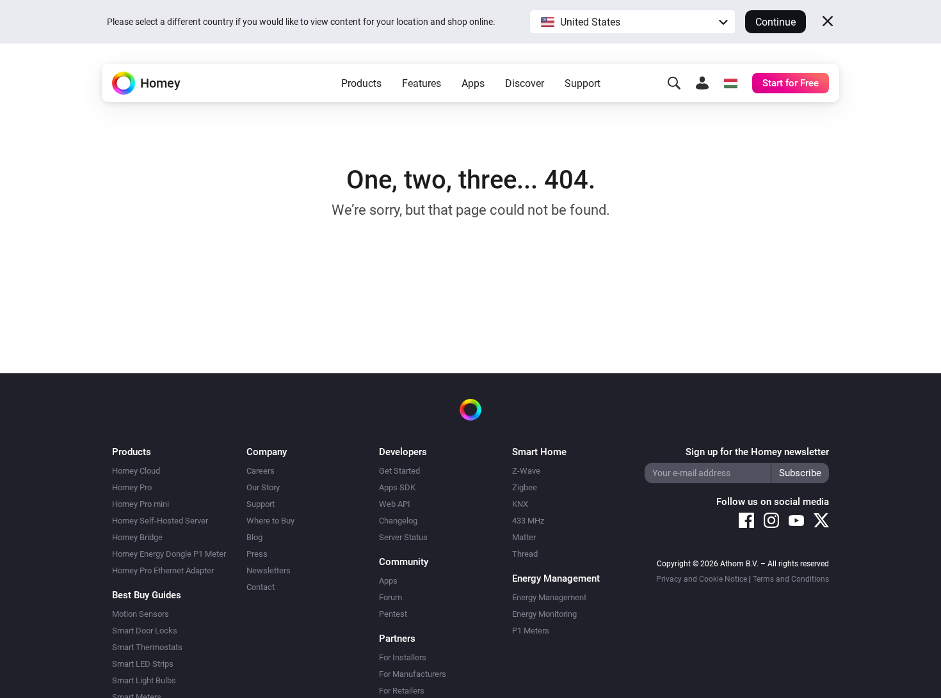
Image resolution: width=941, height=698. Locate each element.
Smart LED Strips (142, 664)
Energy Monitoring (544, 614)
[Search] (674, 83)
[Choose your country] (730, 83)
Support (582, 83)
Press (257, 554)
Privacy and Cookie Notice (701, 579)
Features (421, 83)
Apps (473, 83)
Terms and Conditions (791, 579)
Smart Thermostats (147, 647)
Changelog (398, 520)
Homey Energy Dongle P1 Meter (169, 554)
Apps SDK (397, 487)
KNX (520, 504)
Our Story (263, 487)
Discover (524, 83)
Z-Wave (526, 471)
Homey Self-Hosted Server (160, 520)
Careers (260, 471)
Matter (524, 537)
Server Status (403, 537)
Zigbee (524, 487)
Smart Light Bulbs (144, 680)
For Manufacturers (412, 674)
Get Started (399, 471)
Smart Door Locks (144, 630)
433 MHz (528, 520)
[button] (632, 21)
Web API (394, 504)
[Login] (702, 83)
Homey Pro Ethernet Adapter (163, 570)
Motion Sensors (140, 614)
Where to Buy (270, 520)
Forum (390, 597)
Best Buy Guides (146, 595)
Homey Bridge (137, 537)
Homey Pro (132, 487)
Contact (260, 587)
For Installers (402, 657)
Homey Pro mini (140, 504)
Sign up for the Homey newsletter (757, 452)
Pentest (393, 614)
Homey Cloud (136, 471)
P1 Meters (530, 630)
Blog (254, 537)
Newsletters (268, 570)
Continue (775, 22)
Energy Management (549, 597)
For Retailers (401, 690)
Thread (525, 554)
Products (361, 83)
